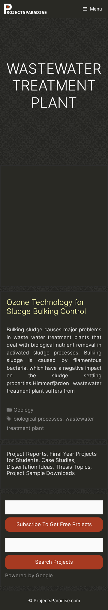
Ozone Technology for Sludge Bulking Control (46, 307)
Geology (23, 410)
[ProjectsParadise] (25, 9)
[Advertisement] (54, 226)
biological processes (38, 419)
